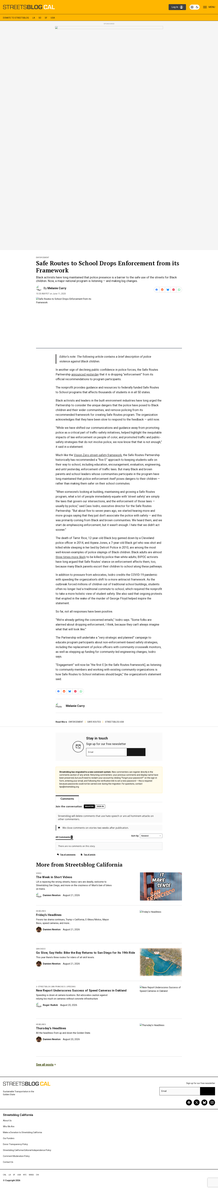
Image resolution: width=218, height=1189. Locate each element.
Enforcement (42, 257)
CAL (4, 1175)
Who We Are (8, 1126)
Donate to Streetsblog (16, 18)
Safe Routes (94, 722)
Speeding (71, 986)
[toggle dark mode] (195, 7)
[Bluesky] (204, 1102)
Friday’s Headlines (49, 915)
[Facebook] (189, 1102)
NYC (25, 1175)
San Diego (41, 949)
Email (90, 752)
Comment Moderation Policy (16, 1156)
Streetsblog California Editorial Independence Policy (27, 1150)
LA (33, 18)
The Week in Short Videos (54, 877)
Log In (175, 7)
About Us (7, 1120)
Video (39, 873)
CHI (37, 1175)
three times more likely (71, 557)
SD (40, 18)
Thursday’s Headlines (51, 1028)
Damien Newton (52, 895)
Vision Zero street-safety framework (98, 455)
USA (53, 18)
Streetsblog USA (114, 722)
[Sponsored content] (109, 137)
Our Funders (8, 1138)
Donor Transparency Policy (15, 1144)
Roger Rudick (50, 1005)
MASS (31, 1175)
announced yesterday (85, 374)
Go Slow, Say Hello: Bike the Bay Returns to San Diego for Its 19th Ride (85, 952)
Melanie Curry (56, 288)
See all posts (45, 1064)
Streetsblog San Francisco (51, 986)
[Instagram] (212, 1102)
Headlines (41, 911)
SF (46, 18)
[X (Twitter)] (197, 1102)
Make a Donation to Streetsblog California (22, 1132)
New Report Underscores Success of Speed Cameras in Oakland (81, 990)
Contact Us (8, 1162)
